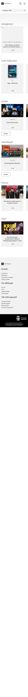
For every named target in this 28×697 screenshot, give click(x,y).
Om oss (3, 287)
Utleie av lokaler (5, 279)
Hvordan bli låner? (6, 301)
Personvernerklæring (9, 324)
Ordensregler (4, 293)
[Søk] (24, 10)
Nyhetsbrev (4, 275)
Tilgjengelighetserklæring (18, 324)
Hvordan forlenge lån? (7, 307)
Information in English (7, 277)
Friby (2, 289)
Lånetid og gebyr (5, 303)
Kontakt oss (4, 273)
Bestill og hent (5, 305)
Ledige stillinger (5, 291)
